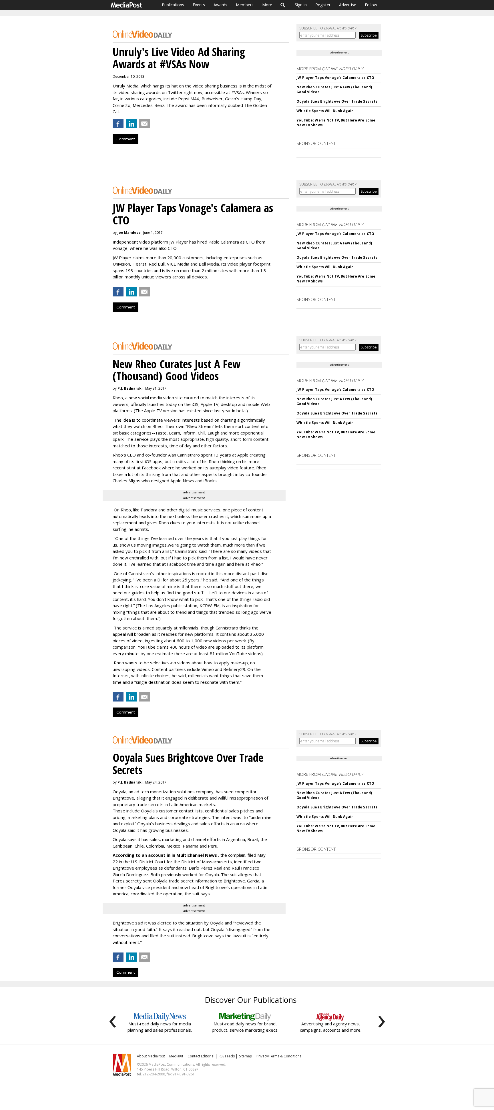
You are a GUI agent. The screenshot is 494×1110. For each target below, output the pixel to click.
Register (322, 4)
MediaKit (176, 1056)
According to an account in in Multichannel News (165, 855)
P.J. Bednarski (130, 388)
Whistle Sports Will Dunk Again (325, 110)
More (267, 4)
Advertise (347, 4)
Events (199, 4)
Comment (125, 139)
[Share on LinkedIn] (131, 123)
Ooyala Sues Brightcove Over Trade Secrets (336, 101)
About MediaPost (151, 1056)
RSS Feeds (227, 1056)
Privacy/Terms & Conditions (278, 1056)
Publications (173, 4)
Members (245, 4)
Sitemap (245, 1056)
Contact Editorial (201, 1056)
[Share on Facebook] (118, 123)
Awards (220, 4)
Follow (371, 4)
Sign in (301, 4)
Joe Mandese (129, 232)
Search (282, 5)
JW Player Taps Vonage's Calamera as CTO (335, 77)
